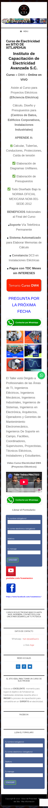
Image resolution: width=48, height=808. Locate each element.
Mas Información (27, 802)
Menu (25, 31)
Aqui (32, 645)
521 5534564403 (31, 639)
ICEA (24, 10)
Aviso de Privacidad (29, 799)
